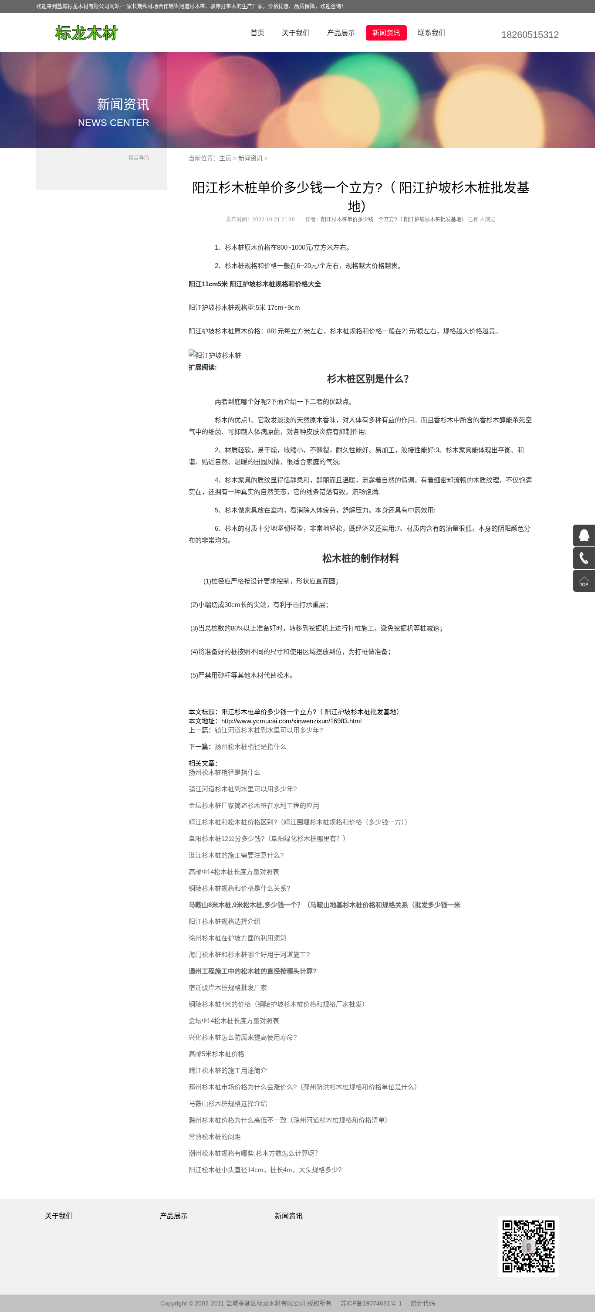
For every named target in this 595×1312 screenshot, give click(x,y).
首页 (257, 33)
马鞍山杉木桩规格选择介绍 (228, 1103)
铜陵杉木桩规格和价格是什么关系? (239, 888)
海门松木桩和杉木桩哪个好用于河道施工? (249, 954)
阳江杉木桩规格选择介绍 (224, 921)
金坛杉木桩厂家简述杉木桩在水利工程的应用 (254, 805)
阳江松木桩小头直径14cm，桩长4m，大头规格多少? (265, 1169)
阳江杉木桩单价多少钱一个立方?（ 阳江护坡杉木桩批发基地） (394, 220)
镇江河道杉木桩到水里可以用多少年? (269, 730)
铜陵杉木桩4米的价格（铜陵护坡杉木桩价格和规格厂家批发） (278, 1004)
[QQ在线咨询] (584, 535)
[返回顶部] (584, 581)
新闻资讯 (386, 33)
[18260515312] (584, 558)
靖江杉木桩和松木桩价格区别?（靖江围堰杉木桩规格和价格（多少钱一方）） (300, 822)
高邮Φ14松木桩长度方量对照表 (234, 871)
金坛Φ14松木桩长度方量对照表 (234, 1020)
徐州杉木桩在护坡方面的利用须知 (238, 938)
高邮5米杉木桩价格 (216, 1054)
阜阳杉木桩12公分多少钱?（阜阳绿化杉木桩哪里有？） (269, 838)
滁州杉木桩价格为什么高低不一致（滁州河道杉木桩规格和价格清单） (290, 1120)
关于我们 (296, 33)
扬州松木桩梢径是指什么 (251, 746)
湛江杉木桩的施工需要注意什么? (236, 855)
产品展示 (341, 33)
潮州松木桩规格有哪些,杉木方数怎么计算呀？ (255, 1153)
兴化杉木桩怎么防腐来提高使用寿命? (243, 1037)
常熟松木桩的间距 (215, 1136)
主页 (225, 158)
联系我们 (432, 33)
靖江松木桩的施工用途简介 (228, 1070)
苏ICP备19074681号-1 (371, 1303)
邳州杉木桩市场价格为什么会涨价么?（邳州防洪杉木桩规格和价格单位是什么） (305, 1087)
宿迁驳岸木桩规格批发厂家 (228, 987)
